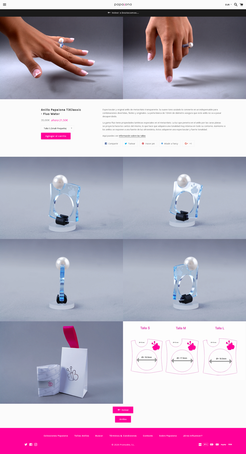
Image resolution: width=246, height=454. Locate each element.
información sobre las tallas (132, 135)
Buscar (99, 435)
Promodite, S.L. (127, 444)
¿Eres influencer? (192, 435)
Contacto (148, 435)
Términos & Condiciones (123, 435)
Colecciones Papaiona (56, 435)
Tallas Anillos (81, 435)
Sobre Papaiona (168, 435)
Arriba (123, 419)
